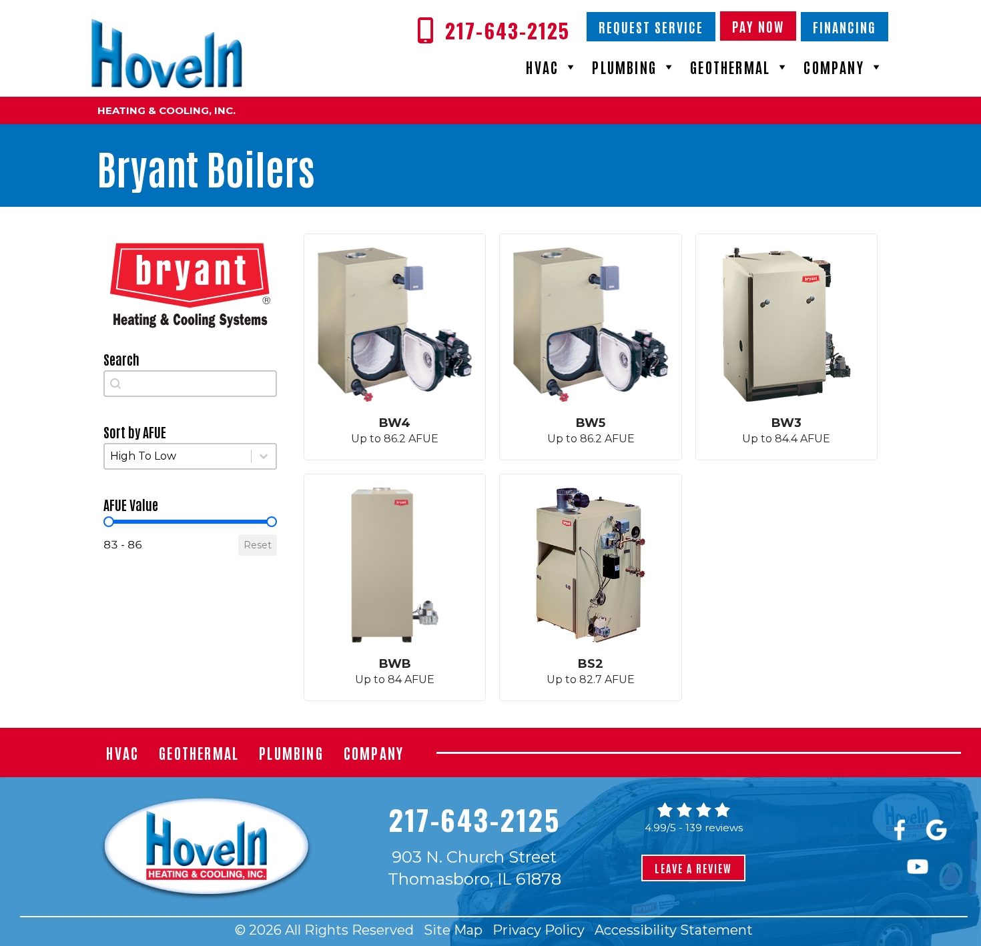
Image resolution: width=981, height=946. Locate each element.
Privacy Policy (539, 930)
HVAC (542, 66)
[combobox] (190, 383)
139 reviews (714, 827)
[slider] (108, 521)
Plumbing (624, 66)
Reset (258, 545)
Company (833, 66)
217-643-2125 (474, 819)
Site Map (453, 930)
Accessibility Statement (674, 930)
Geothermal (730, 66)
